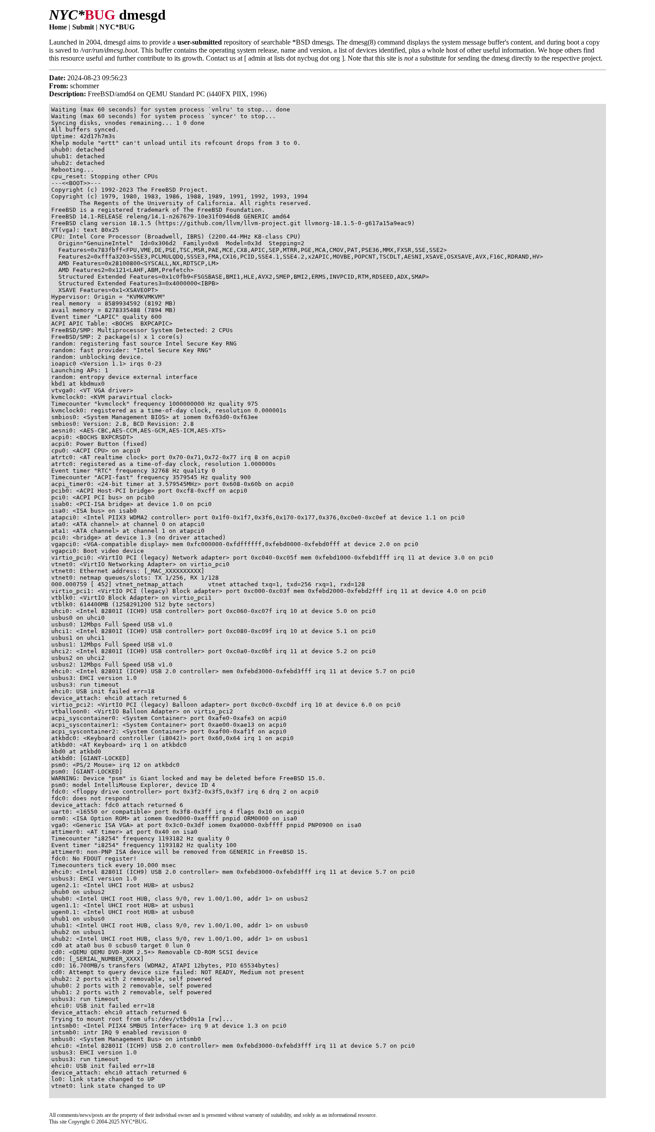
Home (58, 27)
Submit (83, 27)
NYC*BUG (117, 27)
